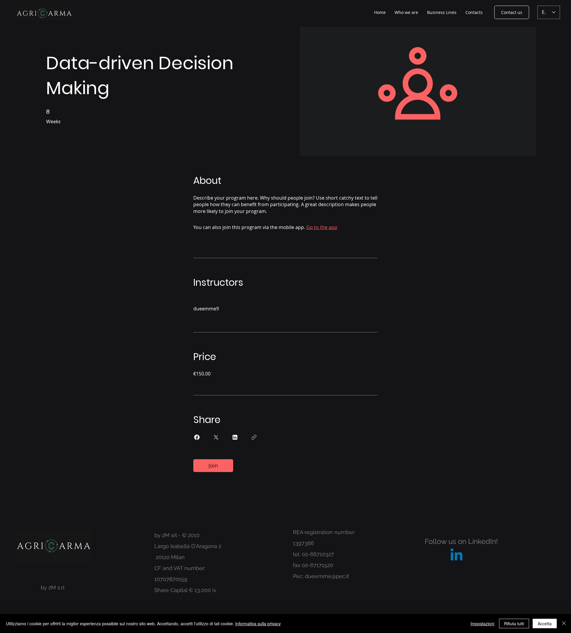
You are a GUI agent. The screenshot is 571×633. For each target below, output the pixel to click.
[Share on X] (215, 437)
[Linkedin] (456, 555)
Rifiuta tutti (514, 623)
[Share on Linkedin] (235, 437)
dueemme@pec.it (327, 576)
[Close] (563, 623)
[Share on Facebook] (196, 437)
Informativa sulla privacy (258, 623)
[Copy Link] (254, 437)
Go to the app (321, 227)
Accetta (545, 623)
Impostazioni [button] (482, 623)
